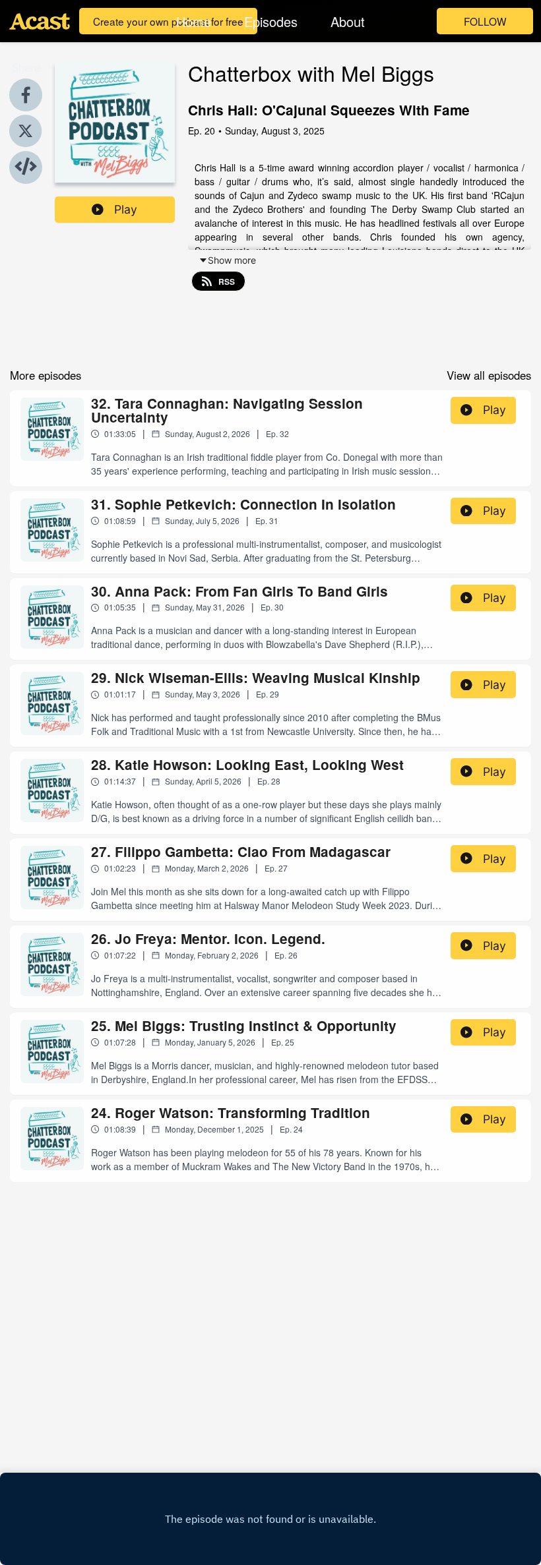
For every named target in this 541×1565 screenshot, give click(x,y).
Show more (232, 260)
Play (125, 209)
